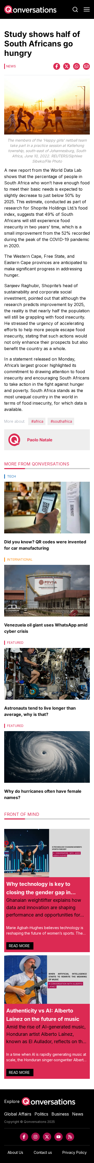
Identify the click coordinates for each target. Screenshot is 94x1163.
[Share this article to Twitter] (66, 66)
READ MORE (20, 946)
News (77, 1114)
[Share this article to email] (86, 66)
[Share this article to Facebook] (56, 66)
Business (60, 1114)
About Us (15, 1152)
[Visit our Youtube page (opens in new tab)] (58, 1137)
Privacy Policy (74, 1152)
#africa (37, 421)
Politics (41, 1114)
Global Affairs (17, 1114)
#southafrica (61, 421)
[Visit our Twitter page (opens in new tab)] (47, 1137)
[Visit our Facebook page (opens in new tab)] (24, 1137)
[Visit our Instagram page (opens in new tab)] (35, 1137)
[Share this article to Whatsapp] (76, 66)
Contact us (43, 1152)
